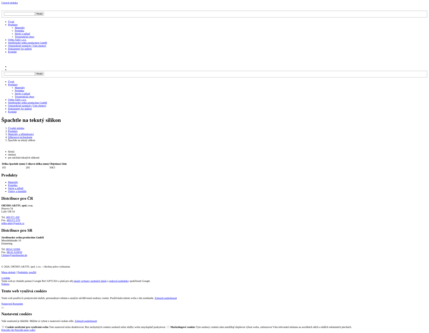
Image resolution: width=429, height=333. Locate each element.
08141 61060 (13, 249)
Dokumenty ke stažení (20, 48)
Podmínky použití (26, 272)
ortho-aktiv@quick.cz (12, 223)
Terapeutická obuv (24, 36)
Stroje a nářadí (22, 33)
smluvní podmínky (119, 281)
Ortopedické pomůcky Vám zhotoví (27, 45)
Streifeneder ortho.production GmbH (27, 42)
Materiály (20, 27)
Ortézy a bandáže (17, 191)
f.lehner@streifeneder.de (14, 255)
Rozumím (18, 303)
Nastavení (7, 303)
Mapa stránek (8, 272)
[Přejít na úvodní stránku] (16, 9)
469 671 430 (12, 217)
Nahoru (5, 284)
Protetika (19, 30)
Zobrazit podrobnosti (166, 298)
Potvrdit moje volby (25, 330)
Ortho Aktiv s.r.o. (17, 39)
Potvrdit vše (8, 330)
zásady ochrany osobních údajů (90, 281)
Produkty (13, 24)
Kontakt (12, 51)
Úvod (11, 21)
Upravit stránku (9, 2)
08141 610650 (14, 252)
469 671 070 (13, 220)
